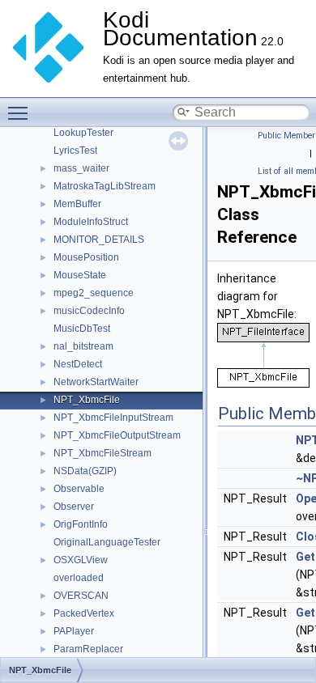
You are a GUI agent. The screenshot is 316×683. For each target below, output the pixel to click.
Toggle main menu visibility (21, 112)
